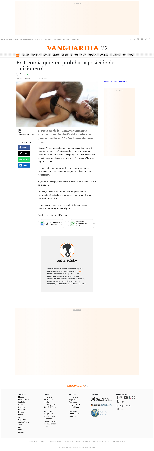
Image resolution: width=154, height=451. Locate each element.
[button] (17, 55)
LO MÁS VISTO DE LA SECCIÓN (115, 82)
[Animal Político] (67, 250)
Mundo (65, 55)
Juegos (26, 55)
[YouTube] (142, 39)
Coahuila (36, 55)
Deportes (93, 55)
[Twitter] (134, 39)
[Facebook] (131, 39)
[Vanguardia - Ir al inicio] (77, 47)
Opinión (74, 55)
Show (83, 55)
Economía (115, 55)
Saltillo (46, 55)
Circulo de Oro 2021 (23, 78)
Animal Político (27, 134)
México (56, 55)
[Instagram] (138, 39)
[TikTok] (146, 39)
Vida (124, 55)
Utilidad (104, 55)
